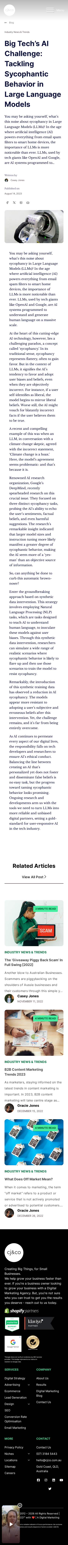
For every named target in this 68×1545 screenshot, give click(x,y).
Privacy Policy (14, 1447)
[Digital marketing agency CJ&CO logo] (14, 1252)
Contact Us (43, 1402)
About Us (42, 1378)
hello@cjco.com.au (48, 1460)
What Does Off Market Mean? (29, 1179)
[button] (34, 877)
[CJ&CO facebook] (38, 1480)
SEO (7, 1410)
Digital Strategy (15, 1378)
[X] (14, 203)
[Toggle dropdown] (29, 1404)
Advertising (12, 1384)
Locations (11, 1460)
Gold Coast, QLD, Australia (47, 1469)
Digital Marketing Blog (47, 1393)
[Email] (28, 203)
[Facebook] (7, 203)
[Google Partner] (13, 1343)
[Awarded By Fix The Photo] (34, 1342)
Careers (10, 1473)
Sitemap (10, 1466)
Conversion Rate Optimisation (16, 1419)
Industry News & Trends (17, 32)
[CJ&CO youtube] (61, 1480)
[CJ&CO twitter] (49, 1488)
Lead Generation (16, 1397)
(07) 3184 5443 (46, 1454)
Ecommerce (12, 1391)
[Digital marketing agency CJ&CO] (9, 10)
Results (41, 1384)
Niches (9, 1454)
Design (9, 1404)
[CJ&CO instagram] (46, 1480)
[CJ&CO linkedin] (54, 1480)
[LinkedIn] (21, 203)
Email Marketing (15, 1427)
